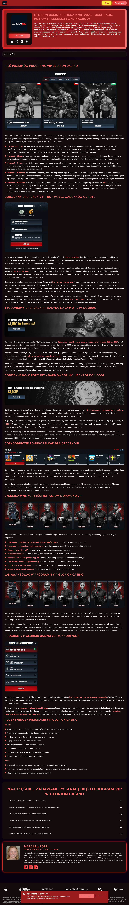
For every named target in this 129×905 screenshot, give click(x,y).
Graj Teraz (19, 36)
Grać (107, 3)
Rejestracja (119, 3)
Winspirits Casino (71, 257)
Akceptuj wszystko (86, 896)
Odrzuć (101, 896)
